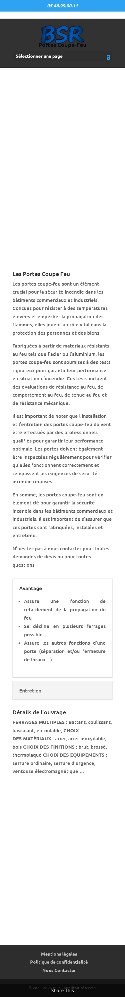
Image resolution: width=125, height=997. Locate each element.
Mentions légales (59, 954)
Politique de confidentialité (59, 962)
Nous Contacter (59, 970)
